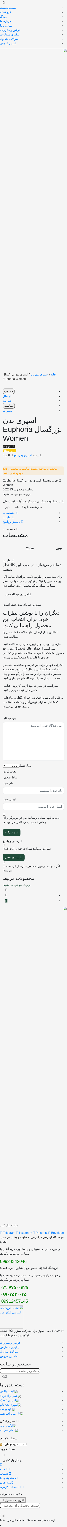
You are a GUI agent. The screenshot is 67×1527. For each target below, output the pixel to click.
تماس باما (6, 25)
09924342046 (13, 1261)
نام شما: (8, 783)
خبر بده (7, 400)
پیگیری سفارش (9, 34)
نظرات (7, 517)
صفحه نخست (8, 7)
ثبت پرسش (12, 857)
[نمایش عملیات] (6, 890)
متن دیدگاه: (10, 718)
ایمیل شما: (9, 799)
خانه (53, 374)
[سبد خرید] (6, 895)
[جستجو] (4, 1376)
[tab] (30, 513)
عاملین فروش (9, 43)
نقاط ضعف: (10, 777)
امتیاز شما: (25, 765)
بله (17, 507)
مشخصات (9, 512)
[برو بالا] (6, 901)
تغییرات (7, 410)
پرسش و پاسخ (12, 521)
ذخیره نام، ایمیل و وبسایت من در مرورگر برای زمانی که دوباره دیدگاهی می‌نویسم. (31, 820)
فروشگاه (5, 12)
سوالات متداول (9, 38)
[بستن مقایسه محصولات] (2, 1516)
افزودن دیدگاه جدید (17, 594)
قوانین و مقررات (10, 30)
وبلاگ (3, 16)
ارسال (7, 396)
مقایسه (8, 405)
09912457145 (14, 1301)
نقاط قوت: (9, 771)
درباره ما (5, 21)
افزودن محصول (14, 1500)
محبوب (8, 391)
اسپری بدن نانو (39, 374)
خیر (7, 507)
